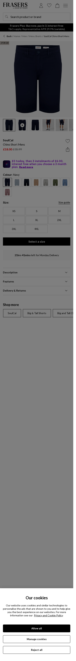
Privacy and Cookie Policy (48, 615)
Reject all (36, 649)
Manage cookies (37, 639)
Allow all (36, 628)
